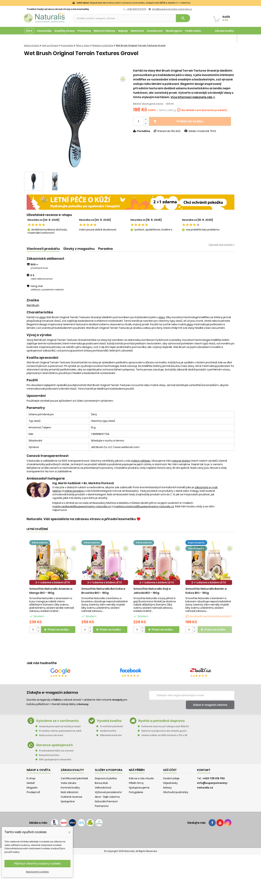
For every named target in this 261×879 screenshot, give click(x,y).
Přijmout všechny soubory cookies (37, 863)
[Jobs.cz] (72, 822)
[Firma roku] (130, 836)
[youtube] (220, 822)
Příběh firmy (136, 783)
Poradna (105, 248)
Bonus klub (101, 783)
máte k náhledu (140, 461)
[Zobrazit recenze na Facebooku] (130, 671)
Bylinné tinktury (104, 31)
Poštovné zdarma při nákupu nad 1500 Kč (165, 726)
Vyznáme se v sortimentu (57, 721)
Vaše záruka (68, 783)
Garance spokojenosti (54, 745)
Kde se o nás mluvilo (141, 778)
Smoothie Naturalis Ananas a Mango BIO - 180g (50, 591)
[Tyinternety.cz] (99, 822)
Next (122, 119)
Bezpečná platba (49, 755)
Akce (29, 30)
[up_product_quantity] (38, 628)
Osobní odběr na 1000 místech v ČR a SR (164, 735)
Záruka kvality (224, 31)
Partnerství (101, 806)
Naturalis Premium (106, 801)
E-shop (31, 778)
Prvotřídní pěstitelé (111, 726)
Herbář (31, 783)
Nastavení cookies (37, 872)
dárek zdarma (39, 542)
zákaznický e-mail (206, 487)
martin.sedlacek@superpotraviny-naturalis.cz (81, 506)
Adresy (167, 787)
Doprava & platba (106, 778)
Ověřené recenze (71, 797)
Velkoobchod (103, 787)
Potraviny (84, 31)
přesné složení (181, 461)
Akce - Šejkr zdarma (107, 797)
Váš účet (170, 770)
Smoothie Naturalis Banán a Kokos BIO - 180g (206, 591)
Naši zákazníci (69, 792)
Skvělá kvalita (108, 730)
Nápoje (123, 31)
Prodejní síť (33, 792)
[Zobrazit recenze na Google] (60, 671)
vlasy (42, 317)
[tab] (43, 248)
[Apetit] (63, 822)
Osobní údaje (171, 778)
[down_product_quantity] (38, 631)
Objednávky (170, 783)
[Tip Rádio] (90, 822)
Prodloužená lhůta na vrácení (56, 750)
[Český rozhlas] (54, 822)
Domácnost (155, 31)
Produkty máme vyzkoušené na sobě (60, 730)
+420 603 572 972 (136, 9)
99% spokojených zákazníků (55, 759)
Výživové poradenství (108, 792)
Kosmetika (44, 31)
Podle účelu (193, 31)
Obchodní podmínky (175, 792)
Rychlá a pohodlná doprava (161, 721)
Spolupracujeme (139, 787)
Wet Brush (33, 305)
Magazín (228, 38)
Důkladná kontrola (111, 735)
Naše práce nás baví (51, 735)
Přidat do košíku (178, 121)
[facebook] (212, 822)
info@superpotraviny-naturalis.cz (172, 9)
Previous (29, 119)
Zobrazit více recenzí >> (221, 244)
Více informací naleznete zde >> (193, 97)
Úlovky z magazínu (79, 248)
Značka (33, 300)
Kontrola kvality (70, 787)
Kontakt (203, 770)
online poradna (73, 491)
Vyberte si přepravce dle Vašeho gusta (164, 730)
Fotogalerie (136, 792)
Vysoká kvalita (109, 721)
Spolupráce (68, 801)
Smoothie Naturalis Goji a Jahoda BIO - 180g (152, 591)
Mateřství (137, 31)
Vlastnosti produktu (43, 248)
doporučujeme (196, 542)
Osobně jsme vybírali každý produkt (60, 726)
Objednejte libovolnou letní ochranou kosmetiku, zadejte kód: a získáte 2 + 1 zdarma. (134, 2)
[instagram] (227, 822)
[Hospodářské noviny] (81, 822)
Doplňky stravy (65, 31)
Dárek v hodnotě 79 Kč (202, 131)
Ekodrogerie (174, 31)
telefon (56, 491)
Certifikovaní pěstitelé (74, 778)
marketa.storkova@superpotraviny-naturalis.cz (144, 506)
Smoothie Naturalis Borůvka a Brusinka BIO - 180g (103, 591)
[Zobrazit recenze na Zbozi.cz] (200, 671)
